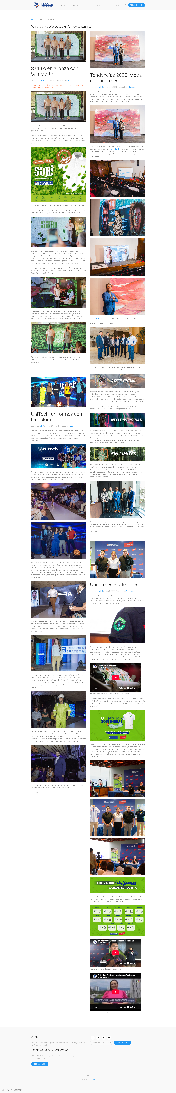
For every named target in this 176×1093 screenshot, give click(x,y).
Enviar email (122, 1042)
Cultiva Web (92, 1079)
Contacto (115, 5)
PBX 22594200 (39, 1064)
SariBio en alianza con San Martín (54, 71)
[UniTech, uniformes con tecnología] (58, 392)
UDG (42, 80)
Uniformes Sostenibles (114, 584)
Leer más (34, 367)
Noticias (71, 80)
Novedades (101, 5)
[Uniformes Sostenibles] (117, 559)
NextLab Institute (115, 149)
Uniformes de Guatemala (101, 318)
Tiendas (88, 5)
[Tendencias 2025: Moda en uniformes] (117, 49)
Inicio (63, 5)
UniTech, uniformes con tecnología (56, 416)
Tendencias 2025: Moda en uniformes (116, 77)
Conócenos (75, 5)
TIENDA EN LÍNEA (136, 5)
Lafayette (118, 92)
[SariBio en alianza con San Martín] (58, 46)
